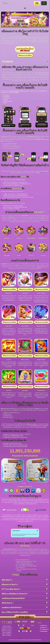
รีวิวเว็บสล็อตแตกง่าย (44, 629)
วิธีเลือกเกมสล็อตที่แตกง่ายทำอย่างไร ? (15, 594)
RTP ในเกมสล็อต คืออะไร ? (11, 589)
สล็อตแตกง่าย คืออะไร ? (10, 584)
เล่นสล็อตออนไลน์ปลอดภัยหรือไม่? (13, 598)
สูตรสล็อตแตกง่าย (43, 627)
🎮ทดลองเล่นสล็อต (25, 55)
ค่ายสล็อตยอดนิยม (43, 631)
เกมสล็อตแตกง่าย (43, 625)
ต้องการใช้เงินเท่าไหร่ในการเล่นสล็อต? (15, 612)
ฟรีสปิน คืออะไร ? (8, 603)
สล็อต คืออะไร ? (7, 580)
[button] (25, 8)
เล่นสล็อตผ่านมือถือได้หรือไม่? (12, 607)
